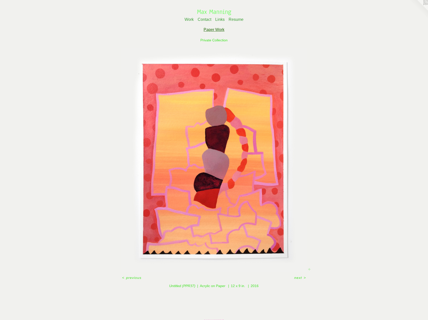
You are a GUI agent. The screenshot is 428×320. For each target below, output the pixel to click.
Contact (204, 19)
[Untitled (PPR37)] (214, 160)
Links (220, 19)
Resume (236, 19)
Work (189, 19)
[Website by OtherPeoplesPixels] (418, 10)
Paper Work (214, 29)
